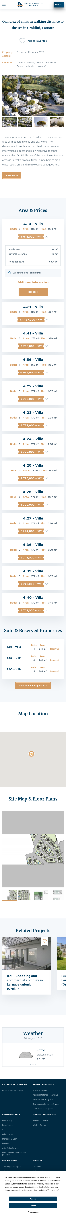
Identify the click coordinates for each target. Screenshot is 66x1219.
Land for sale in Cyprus (42, 1109)
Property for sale (40, 1090)
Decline (33, 1205)
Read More (12, 175)
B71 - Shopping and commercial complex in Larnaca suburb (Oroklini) (25, 982)
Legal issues (7, 1125)
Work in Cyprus (39, 1125)
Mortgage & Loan (9, 1139)
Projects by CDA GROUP (12, 1090)
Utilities (5, 1143)
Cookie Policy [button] (44, 1187)
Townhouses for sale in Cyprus (46, 1104)
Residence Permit (40, 1121)
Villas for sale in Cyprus (43, 1099)
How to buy (7, 1121)
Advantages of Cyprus (11, 1167)
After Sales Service (10, 1148)
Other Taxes (7, 1134)
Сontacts (37, 1167)
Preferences (33, 1212)
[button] (31, 755)
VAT (4, 1130)
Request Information (33, 293)
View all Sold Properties (32, 685)
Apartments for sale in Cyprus (45, 1095)
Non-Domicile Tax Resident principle (14, 1154)
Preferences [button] (53, 1190)
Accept (33, 1199)
